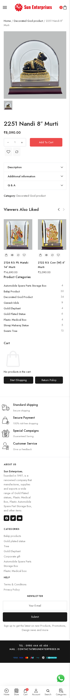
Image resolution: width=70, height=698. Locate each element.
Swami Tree (10, 331)
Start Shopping (18, 380)
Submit (35, 617)
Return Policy (49, 380)
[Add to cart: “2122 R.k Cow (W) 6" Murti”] (40, 255)
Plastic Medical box (15, 320)
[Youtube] (19, 518)
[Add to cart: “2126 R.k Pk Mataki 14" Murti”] (6, 255)
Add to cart (46, 142)
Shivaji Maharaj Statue (16, 325)
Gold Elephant (12, 308)
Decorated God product (28, 21)
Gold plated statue (15, 314)
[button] (58, 209)
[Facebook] (6, 518)
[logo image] (33, 7)
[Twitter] (13, 518)
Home (7, 21)
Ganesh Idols (11, 303)
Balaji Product (12, 291)
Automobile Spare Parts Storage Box (25, 286)
